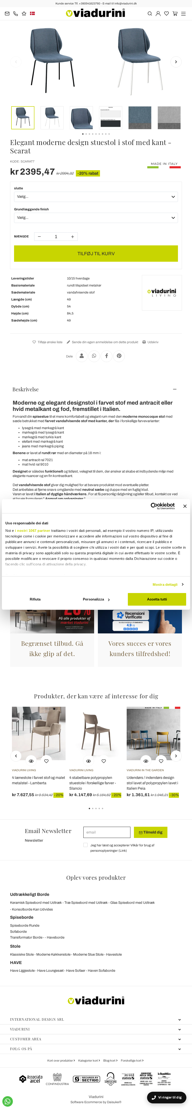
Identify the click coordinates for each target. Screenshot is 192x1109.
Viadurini (20, 1029)
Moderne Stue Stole (88, 954)
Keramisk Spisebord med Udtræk (36, 902)
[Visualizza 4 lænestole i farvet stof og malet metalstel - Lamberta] (31, 760)
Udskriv (153, 342)
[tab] (96, 389)
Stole (15, 946)
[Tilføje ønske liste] (46, 760)
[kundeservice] (15, 13)
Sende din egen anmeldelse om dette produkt (104, 342)
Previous (16, 61)
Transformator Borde (26, 937)
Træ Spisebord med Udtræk (86, 902)
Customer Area (25, 1039)
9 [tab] (113, 137)
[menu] (183, 13)
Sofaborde (18, 931)
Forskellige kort (131, 1060)
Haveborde (55, 937)
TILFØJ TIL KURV (96, 253)
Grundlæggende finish (31, 209)
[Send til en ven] (82, 356)
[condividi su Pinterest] (119, 356)
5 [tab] (106, 811)
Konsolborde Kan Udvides (32, 909)
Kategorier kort (88, 1060)
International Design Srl (37, 1019)
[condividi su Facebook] (106, 356)
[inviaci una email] (7, 13)
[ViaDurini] (95, 13)
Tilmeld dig (152, 832)
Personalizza (93, 599)
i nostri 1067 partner (32, 531)
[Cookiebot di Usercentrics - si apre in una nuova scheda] (154, 506)
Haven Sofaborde (101, 970)
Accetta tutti (157, 599)
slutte (18, 188)
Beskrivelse (25, 389)
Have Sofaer (75, 970)
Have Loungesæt (50, 970)
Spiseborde (21, 917)
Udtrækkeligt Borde (29, 894)
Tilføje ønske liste (50, 342)
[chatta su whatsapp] (7, 1101)
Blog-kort (109, 1060)
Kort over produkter (60, 1060)
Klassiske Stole (22, 954)
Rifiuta (35, 599)
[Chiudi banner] (185, 506)
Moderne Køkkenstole (53, 954)
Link (123, 850)
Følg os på (21, 1048)
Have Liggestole (22, 970)
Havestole (114, 954)
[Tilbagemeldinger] (24, 13)
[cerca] (149, 13)
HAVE (16, 962)
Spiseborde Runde (24, 925)
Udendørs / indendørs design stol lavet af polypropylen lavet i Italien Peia (152, 783)
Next (176, 61)
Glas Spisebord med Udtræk (132, 902)
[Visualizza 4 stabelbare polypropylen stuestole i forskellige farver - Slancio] (88, 760)
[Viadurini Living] (161, 292)
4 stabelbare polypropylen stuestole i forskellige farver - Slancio (92, 783)
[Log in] (158, 13)
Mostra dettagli (165, 584)
